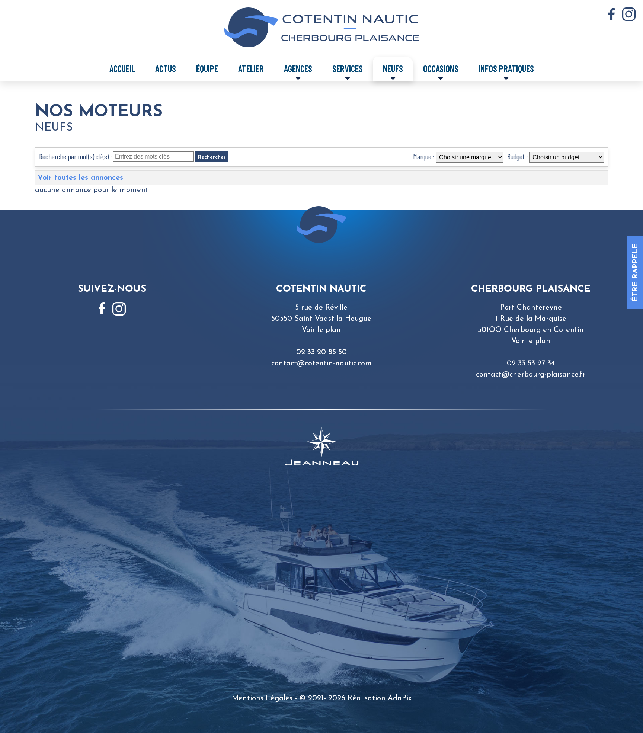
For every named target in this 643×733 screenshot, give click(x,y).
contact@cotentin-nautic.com (321, 363)
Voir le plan (321, 330)
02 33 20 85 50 (321, 352)
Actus (165, 68)
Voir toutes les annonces (80, 178)
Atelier (251, 68)
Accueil (122, 68)
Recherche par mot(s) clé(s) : (75, 156)
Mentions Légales (262, 698)
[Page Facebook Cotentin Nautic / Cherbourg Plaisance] (611, 14)
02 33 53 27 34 (531, 363)
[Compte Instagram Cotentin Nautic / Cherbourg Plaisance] (629, 14)
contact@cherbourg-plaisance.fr (531, 374)
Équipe (207, 68)
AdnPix (400, 698)
